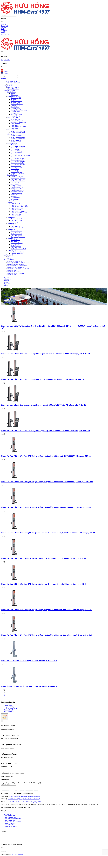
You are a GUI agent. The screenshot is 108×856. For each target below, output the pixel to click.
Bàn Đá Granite (11, 92)
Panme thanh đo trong (17, 243)
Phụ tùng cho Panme (16, 193)
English (5, 73)
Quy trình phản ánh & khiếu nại (12, 821)
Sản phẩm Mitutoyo (9, 90)
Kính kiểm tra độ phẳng (17, 120)
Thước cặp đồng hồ (16, 215)
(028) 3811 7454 (5, 35)
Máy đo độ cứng (11, 270)
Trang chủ (3, 24)
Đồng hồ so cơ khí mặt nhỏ (18, 138)
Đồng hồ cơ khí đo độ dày (18, 131)
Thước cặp (10, 202)
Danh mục (3, 78)
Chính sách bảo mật (9, 815)
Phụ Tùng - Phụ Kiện (13, 184)
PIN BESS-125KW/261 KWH (15, 83)
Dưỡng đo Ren (15, 113)
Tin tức (2, 29)
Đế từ (12, 200)
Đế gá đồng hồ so (15, 197)
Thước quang (14, 221)
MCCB (9, 258)
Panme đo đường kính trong (18, 178)
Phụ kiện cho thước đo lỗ (17, 188)
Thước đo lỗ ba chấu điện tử (18, 249)
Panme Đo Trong (12, 175)
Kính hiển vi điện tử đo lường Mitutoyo (18, 262)
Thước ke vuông (15, 123)
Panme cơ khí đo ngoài (17, 147)
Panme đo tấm (14, 170)
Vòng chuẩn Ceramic (16, 114)
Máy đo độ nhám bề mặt (13, 271)
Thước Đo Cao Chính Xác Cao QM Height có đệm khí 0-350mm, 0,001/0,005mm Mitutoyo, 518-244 (43, 558)
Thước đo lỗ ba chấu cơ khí (18, 247)
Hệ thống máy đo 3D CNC (14, 261)
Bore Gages (14, 241)
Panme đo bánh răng (16, 152)
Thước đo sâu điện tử (16, 235)
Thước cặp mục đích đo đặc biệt (19, 206)
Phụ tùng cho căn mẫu (17, 191)
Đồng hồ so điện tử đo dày (18, 132)
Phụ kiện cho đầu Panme (17, 173)
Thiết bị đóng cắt (8, 255)
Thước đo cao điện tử (16, 226)
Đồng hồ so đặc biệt (16, 140)
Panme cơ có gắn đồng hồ (18, 146)
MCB (8, 256)
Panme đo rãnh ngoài (16, 167)
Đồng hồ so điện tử (16, 141)
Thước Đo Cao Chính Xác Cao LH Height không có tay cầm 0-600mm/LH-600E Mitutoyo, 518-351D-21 (45, 430)
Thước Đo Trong (12, 238)
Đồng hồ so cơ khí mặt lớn (18, 137)
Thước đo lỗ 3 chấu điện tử (18, 181)
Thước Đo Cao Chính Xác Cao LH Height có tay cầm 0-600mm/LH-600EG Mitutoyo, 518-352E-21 (43, 379)
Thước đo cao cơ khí (16, 225)
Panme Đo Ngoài (12, 143)
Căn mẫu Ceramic (15, 105)
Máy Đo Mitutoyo (9, 259)
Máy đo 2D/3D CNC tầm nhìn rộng (17, 265)
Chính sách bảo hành (9, 820)
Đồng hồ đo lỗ (15, 182)
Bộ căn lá (13, 99)
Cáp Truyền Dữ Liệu (16, 220)
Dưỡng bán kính (15, 108)
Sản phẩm (3, 27)
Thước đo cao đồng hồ (17, 228)
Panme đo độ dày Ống (17, 172)
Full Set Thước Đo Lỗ (17, 176)
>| (4, 698)
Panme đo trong (15, 244)
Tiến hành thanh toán (17, 854)
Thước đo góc (14, 128)
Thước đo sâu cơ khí (16, 234)
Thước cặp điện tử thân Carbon (19, 212)
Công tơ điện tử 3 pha (13, 89)
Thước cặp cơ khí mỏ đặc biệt (19, 205)
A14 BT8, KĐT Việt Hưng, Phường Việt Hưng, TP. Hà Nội (24, 799)
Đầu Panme (14, 196)
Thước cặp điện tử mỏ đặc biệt (19, 211)
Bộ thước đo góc (15, 119)
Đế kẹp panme (15, 199)
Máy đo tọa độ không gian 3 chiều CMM (18, 268)
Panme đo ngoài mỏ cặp (17, 160)
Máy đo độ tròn (11, 274)
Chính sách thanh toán (10, 817)
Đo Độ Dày (10, 129)
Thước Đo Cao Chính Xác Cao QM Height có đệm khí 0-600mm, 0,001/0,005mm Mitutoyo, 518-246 (43, 584)
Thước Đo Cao (11, 223)
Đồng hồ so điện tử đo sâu (18, 237)
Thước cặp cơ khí (15, 203)
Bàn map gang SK (16, 98)
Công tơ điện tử (8, 86)
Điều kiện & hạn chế (9, 823)
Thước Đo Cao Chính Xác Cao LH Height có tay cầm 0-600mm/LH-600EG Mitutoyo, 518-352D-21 (43, 405)
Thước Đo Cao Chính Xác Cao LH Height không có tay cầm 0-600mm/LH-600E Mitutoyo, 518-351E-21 (45, 354)
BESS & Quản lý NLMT (11, 81)
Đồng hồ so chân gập (16, 135)
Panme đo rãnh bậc (16, 166)
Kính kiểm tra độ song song (18, 122)
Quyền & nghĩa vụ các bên (11, 826)
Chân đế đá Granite (16, 185)
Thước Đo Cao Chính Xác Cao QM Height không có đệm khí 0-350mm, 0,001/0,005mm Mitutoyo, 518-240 (46, 635)
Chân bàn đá (14, 95)
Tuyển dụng (4, 30)
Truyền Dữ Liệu (11, 250)
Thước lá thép (14, 125)
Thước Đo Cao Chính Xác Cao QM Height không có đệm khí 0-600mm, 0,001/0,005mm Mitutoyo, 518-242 (46, 609)
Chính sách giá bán (9, 824)
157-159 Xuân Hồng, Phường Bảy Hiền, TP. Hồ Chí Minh (24, 796)
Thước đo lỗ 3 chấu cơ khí (18, 179)
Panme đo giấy (15, 154)
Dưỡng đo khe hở (15, 111)
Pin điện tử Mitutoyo (16, 194)
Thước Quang (11, 217)
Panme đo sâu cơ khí (16, 231)
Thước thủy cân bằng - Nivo (18, 126)
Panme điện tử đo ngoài (17, 150)
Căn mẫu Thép (15, 107)
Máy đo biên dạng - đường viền (15, 267)
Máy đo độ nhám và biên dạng (15, 273)
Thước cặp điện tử (16, 209)
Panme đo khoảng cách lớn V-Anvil (20, 155)
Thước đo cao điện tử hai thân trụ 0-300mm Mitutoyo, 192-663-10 (29, 661)
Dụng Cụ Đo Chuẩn (12, 117)
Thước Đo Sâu (11, 229)
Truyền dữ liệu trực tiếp (17, 253)
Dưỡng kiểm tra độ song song (19, 110)
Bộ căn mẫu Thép (15, 102)
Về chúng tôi (4, 26)
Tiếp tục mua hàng (5, 854)
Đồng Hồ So (10, 134)
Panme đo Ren (15, 169)
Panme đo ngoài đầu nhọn (18, 161)
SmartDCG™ (11, 84)
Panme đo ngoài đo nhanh (18, 164)
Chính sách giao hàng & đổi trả (12, 818)
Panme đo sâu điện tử (16, 232)
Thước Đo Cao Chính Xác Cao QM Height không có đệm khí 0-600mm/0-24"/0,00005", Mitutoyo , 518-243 (47, 482)
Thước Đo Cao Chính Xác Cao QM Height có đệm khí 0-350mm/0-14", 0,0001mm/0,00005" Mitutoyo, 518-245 (48, 533)
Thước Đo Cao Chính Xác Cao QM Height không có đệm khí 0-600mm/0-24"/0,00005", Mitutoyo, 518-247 (46, 507)
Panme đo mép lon (16, 157)
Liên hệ (3, 32)
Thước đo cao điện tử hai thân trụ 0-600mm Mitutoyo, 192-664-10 (29, 686)
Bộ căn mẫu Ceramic (16, 101)
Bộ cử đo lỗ (14, 144)
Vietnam (5, 71)
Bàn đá (13, 93)
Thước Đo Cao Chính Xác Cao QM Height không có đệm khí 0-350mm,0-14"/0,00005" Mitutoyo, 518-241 (46, 456)
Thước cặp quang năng (17, 208)
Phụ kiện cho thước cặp (17, 187)
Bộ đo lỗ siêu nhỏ (15, 240)
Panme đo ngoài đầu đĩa (17, 163)
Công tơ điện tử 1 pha (13, 87)
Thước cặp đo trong (16, 214)
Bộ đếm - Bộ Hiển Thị (17, 218)
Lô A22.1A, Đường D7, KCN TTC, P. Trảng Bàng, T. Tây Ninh (27, 802)
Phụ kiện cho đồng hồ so (17, 190)
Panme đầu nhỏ (15, 149)
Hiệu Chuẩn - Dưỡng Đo (14, 96)
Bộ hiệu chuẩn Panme (17, 104)
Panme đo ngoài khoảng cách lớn (20, 158)
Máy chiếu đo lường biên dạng (15, 264)
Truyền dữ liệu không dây (18, 252)
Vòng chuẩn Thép (16, 116)
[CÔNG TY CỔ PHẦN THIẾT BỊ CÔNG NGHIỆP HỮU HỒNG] (25, 14)
